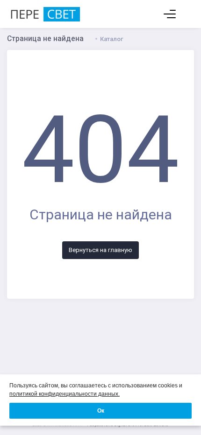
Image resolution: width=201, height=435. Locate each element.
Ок (100, 410)
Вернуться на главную (100, 249)
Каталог (111, 38)
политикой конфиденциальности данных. (64, 394)
